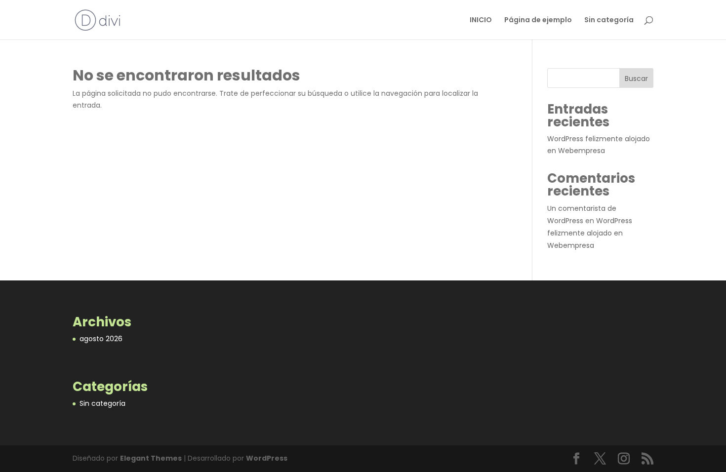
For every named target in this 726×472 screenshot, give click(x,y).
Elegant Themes (151, 458)
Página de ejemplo (538, 20)
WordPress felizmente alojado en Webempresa (589, 233)
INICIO (481, 20)
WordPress (266, 458)
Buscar (636, 78)
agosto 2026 (101, 339)
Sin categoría (609, 20)
